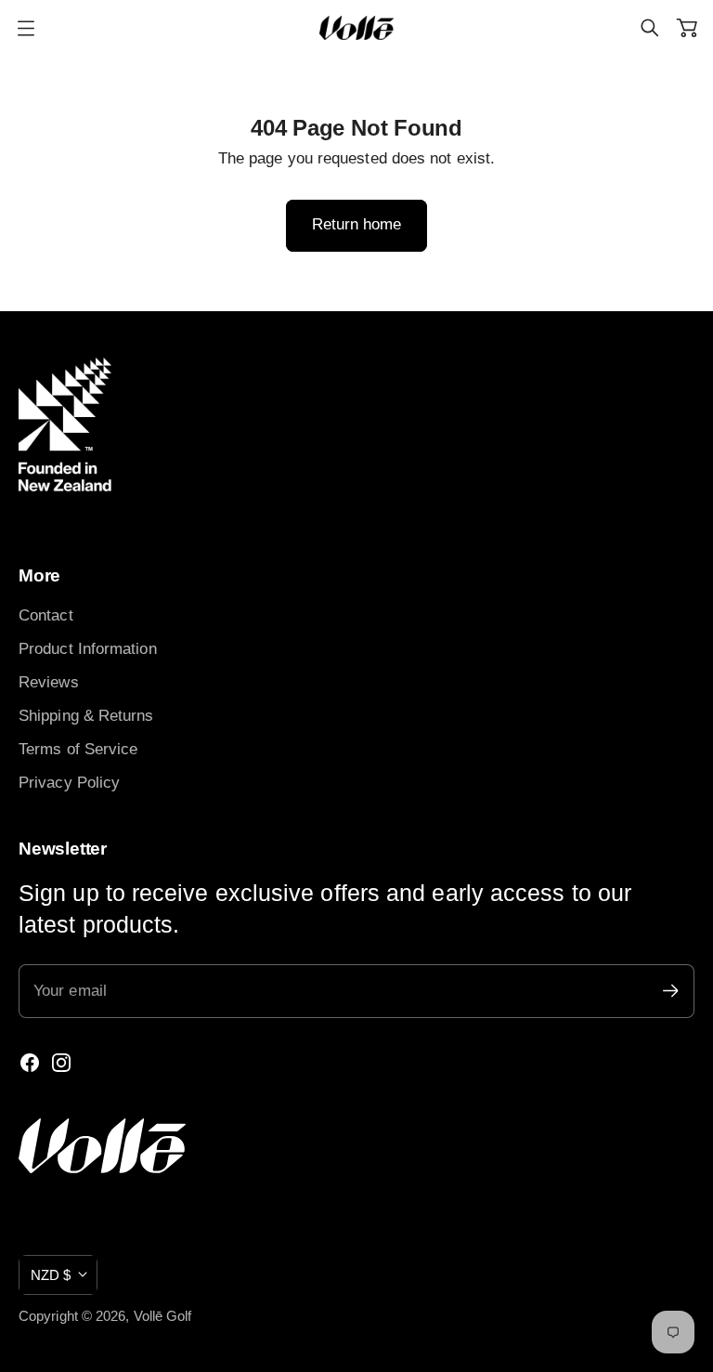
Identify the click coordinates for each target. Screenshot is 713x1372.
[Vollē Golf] (356, 28)
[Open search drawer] (649, 27)
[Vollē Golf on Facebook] (30, 1063)
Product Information (88, 648)
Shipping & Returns (86, 715)
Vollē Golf (163, 1316)
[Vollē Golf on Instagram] (61, 1063)
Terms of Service (78, 748)
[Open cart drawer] (687, 27)
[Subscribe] (670, 990)
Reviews (49, 682)
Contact (46, 615)
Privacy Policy (69, 782)
